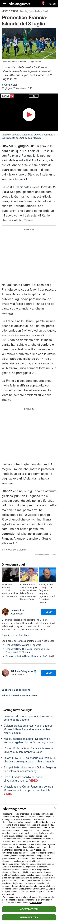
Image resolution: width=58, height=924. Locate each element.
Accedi (52, 3)
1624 (40, 822)
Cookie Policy (36, 902)
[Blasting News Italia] (19, 4)
